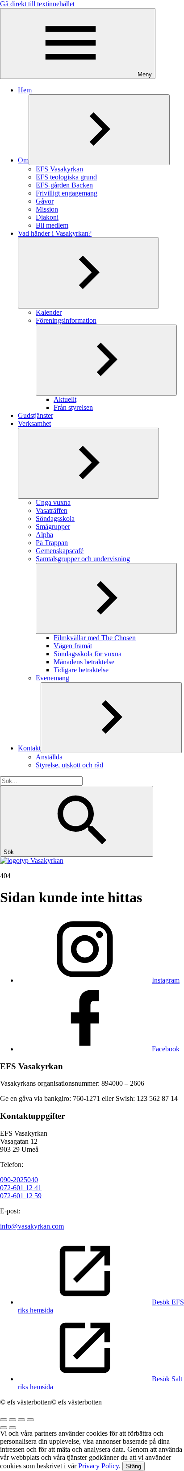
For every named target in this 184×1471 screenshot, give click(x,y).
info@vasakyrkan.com (32, 1226)
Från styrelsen (73, 407)
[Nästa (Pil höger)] (12, 1427)
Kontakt (29, 748)
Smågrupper (53, 526)
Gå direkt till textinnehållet (37, 4)
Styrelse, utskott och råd (69, 765)
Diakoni (47, 217)
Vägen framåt (73, 646)
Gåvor (45, 201)
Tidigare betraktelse (81, 670)
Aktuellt (65, 399)
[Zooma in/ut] (30, 1419)
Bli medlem (52, 225)
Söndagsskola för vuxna (87, 654)
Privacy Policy (98, 1466)
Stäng (133, 1466)
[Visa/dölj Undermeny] (99, 129)
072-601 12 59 (21, 1196)
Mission (47, 209)
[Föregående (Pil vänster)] (3, 1427)
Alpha (44, 534)
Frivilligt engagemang (66, 193)
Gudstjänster (35, 415)
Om (23, 160)
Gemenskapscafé (60, 550)
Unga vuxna (53, 502)
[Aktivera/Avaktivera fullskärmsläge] (21, 1419)
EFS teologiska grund (66, 177)
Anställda (49, 757)
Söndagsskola (55, 518)
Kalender (49, 312)
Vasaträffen (51, 510)
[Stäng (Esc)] (3, 1419)
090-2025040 (19, 1179)
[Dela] (12, 1419)
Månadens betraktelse (84, 662)
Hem (25, 90)
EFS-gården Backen (64, 185)
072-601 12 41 (21, 1188)
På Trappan (52, 542)
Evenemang (52, 678)
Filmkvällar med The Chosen (95, 638)
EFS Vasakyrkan (59, 169)
